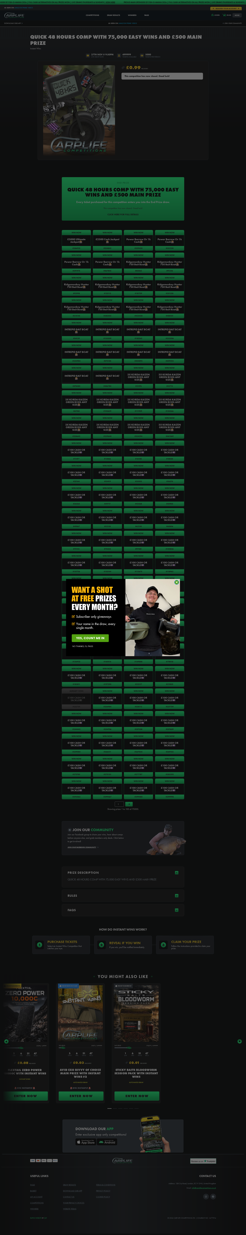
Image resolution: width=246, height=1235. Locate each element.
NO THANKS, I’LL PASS (82, 646)
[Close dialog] (177, 582)
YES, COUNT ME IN (90, 638)
